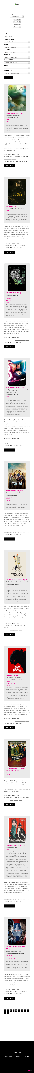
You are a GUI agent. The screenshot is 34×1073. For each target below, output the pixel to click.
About (18, 1056)
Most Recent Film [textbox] (16, 16)
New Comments (20, 245)
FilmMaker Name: (9, 60)
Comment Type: (8, 70)
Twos (27, 245)
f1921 (16, 247)
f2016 (16, 723)
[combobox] (17, 16)
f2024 (16, 342)
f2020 (16, 800)
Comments (8, 1056)
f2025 (16, 534)
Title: (5, 33)
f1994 (16, 161)
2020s (11, 342)
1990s (11, 161)
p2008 (20, 445)
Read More (9, 165)
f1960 (16, 630)
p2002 (20, 630)
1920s (11, 247)
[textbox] (17, 42)
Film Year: (7, 49)
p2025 (25, 161)
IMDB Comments (20, 156)
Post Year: (7, 55)
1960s (11, 630)
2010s (11, 723)
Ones (27, 340)
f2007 (16, 445)
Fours (27, 1056)
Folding (17, 1059)
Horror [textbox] (16, 68)
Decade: (6, 44)
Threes (14, 159)
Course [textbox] (16, 27)
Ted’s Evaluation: (9, 39)
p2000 (20, 161)
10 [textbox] (16, 21)
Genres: (6, 65)
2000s (11, 445)
